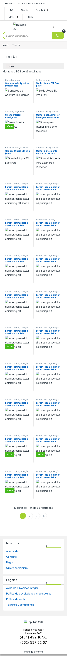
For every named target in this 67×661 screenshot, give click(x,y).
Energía (24, 183)
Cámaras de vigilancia (47, 111)
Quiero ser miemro (17, 567)
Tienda (24, 10)
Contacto (11, 556)
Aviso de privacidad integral (22, 587)
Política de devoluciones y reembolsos (28, 593)
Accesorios (42, 219)
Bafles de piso (43, 80)
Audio (8, 183)
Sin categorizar (12, 80)
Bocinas (24, 147)
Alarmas (9, 111)
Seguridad (19, 111)
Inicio (6, 45)
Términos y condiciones (20, 604)
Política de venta (16, 599)
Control (15, 183)
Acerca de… (13, 551)
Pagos (10, 562)
